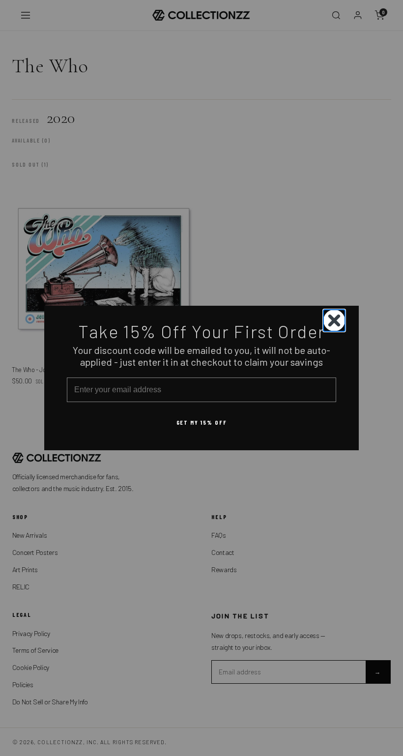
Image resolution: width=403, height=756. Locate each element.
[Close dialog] (334, 320)
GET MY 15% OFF (201, 422)
